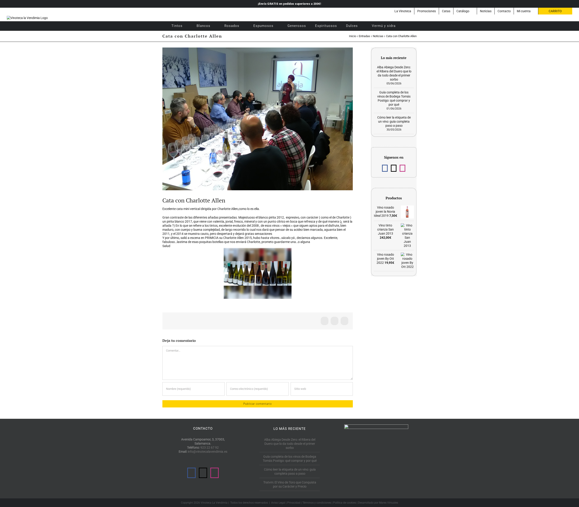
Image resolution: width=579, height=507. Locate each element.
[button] (406, 25)
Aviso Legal (278, 502)
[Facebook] (385, 168)
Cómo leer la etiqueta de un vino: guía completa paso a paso (394, 121)
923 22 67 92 (209, 447)
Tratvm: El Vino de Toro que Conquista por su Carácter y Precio (289, 484)
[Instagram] (402, 168)
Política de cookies (344, 502)
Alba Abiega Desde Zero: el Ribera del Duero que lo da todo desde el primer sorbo (289, 444)
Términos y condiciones (316, 502)
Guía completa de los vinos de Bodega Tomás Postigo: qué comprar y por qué (290, 458)
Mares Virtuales (388, 502)
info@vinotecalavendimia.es (207, 451)
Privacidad (293, 502)
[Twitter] (393, 168)
